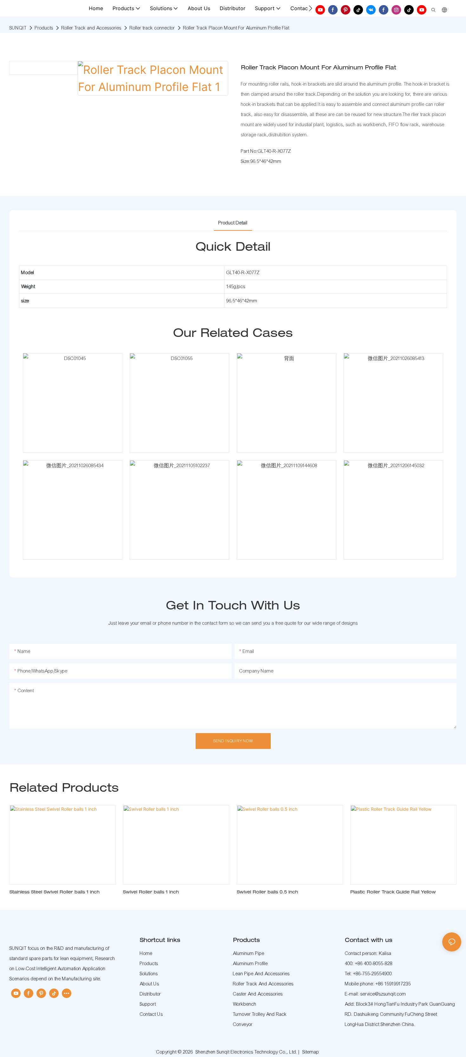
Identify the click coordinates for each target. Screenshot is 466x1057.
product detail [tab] (233, 223)
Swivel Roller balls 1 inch (151, 892)
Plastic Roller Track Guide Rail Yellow (393, 892)
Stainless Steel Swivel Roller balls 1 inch (55, 892)
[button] (310, 8)
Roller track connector (152, 28)
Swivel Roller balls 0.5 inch (267, 892)
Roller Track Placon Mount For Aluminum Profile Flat (236, 28)
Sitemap (310, 1052)
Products (44, 28)
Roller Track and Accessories (91, 28)
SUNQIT (18, 28)
